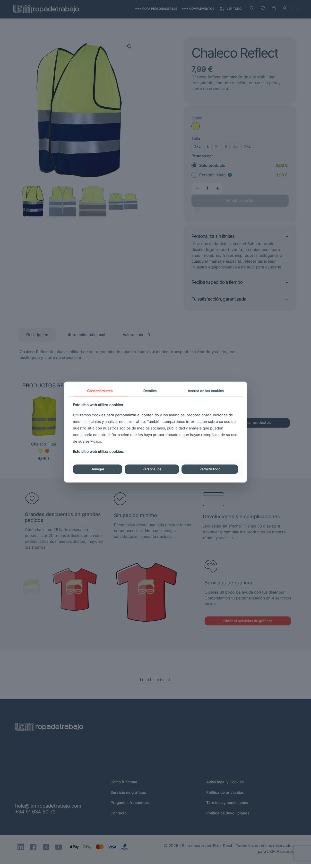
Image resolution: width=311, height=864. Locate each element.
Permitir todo (209, 469)
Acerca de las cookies (206, 391)
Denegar (97, 469)
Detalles (150, 391)
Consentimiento (99, 391)
